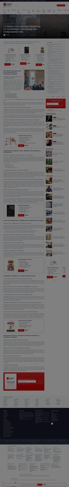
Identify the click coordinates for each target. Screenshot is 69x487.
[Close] (53, 213)
